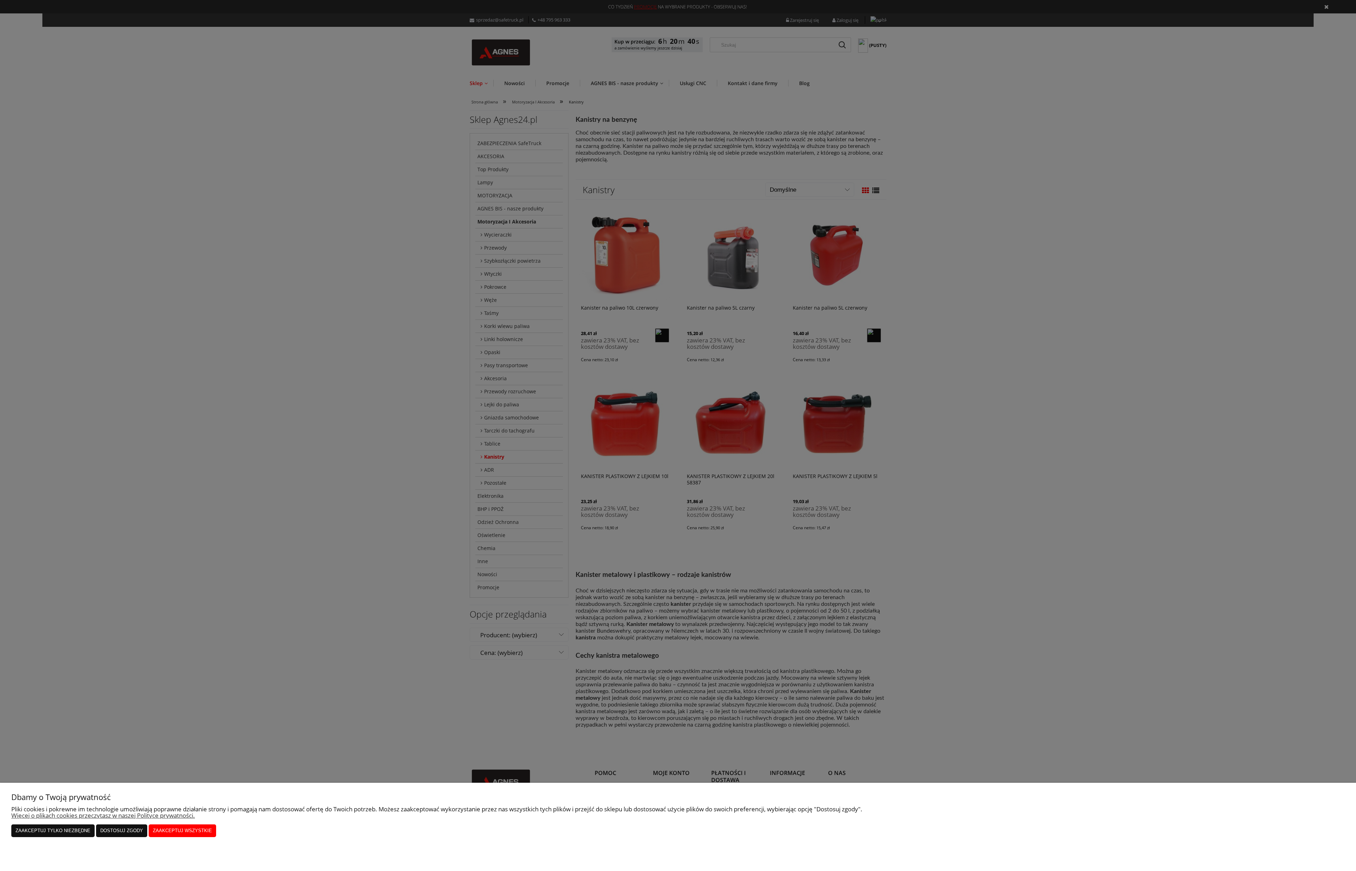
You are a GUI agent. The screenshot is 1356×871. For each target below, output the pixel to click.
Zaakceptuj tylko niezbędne (53, 830)
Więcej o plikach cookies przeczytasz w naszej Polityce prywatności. (103, 815)
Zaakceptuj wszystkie (182, 830)
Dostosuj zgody (121, 830)
